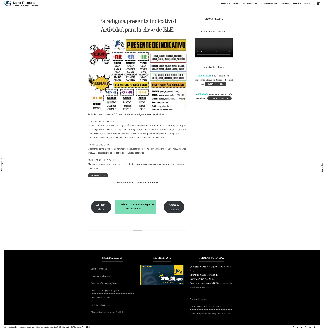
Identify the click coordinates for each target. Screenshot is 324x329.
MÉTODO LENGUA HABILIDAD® (267, 3)
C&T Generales (76, 327)
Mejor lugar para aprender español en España (210, 313)
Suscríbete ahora (101, 207)
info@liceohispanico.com (201, 287)
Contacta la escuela (198, 299)
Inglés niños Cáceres (100, 297)
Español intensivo (99, 268)
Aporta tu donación (174, 207)
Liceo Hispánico (25, 3)
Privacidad (86, 327)
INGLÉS (235, 3)
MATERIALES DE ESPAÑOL (291, 3)
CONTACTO (308, 3)
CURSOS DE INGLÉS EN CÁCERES (205, 306)
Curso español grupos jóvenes (105, 283)
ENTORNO (247, 3)
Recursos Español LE (100, 305)
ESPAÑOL (224, 3)
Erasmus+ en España (100, 276)
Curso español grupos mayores (105, 290)
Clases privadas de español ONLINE (107, 312)
